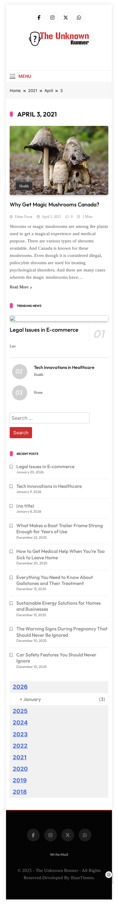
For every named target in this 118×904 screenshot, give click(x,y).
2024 (20, 722)
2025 (20, 711)
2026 (20, 686)
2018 (20, 791)
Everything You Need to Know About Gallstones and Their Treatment (54, 580)
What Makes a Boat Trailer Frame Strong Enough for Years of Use (59, 528)
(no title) (25, 506)
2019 (20, 780)
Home (38, 393)
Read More (19, 287)
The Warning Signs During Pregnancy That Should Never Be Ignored (61, 632)
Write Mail (59, 854)
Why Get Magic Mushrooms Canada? (54, 204)
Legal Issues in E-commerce (44, 329)
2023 (20, 734)
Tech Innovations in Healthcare (64, 367)
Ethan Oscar (23, 217)
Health (24, 186)
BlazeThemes (82, 877)
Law (13, 346)
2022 (20, 745)
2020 (20, 768)
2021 (20, 757)
